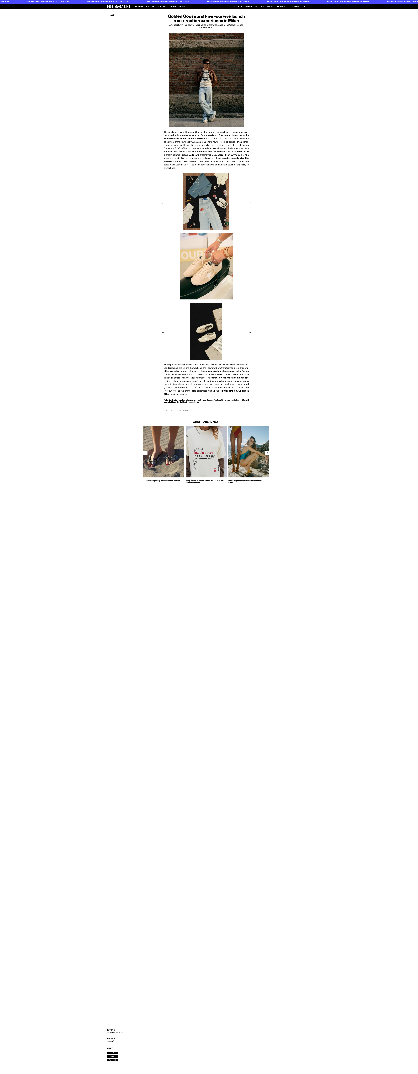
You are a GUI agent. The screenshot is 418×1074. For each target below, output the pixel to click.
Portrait (162, 6)
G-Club (248, 6)
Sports (238, 6)
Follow (295, 6)
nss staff (110, 1041)
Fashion (139, 6)
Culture (150, 6)
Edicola (281, 6)
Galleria (259, 6)
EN (304, 6)
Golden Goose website (189, 402)
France (270, 6)
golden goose (183, 411)
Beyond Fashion (177, 6)
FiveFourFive (170, 411)
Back (111, 15)
